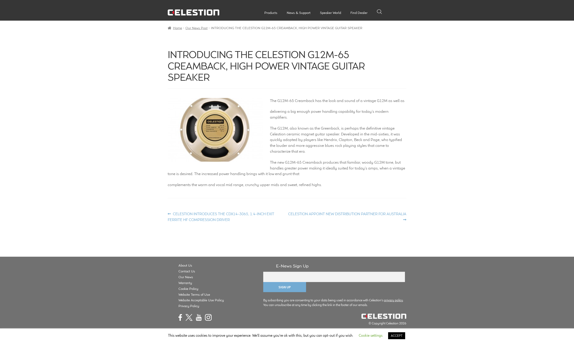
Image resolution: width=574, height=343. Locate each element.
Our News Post (196, 28)
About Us (185, 265)
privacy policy (393, 300)
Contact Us (186, 271)
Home (177, 28)
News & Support (299, 12)
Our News (185, 277)
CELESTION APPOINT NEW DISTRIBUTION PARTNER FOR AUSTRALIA (347, 216)
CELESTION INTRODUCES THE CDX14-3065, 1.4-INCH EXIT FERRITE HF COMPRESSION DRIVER (221, 216)
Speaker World (330, 12)
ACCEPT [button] (396, 336)
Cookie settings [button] (371, 335)
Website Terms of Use (194, 294)
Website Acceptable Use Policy (201, 300)
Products (270, 12)
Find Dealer (358, 12)
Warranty (185, 283)
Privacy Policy (188, 306)
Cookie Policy (188, 289)
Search (379, 11)
